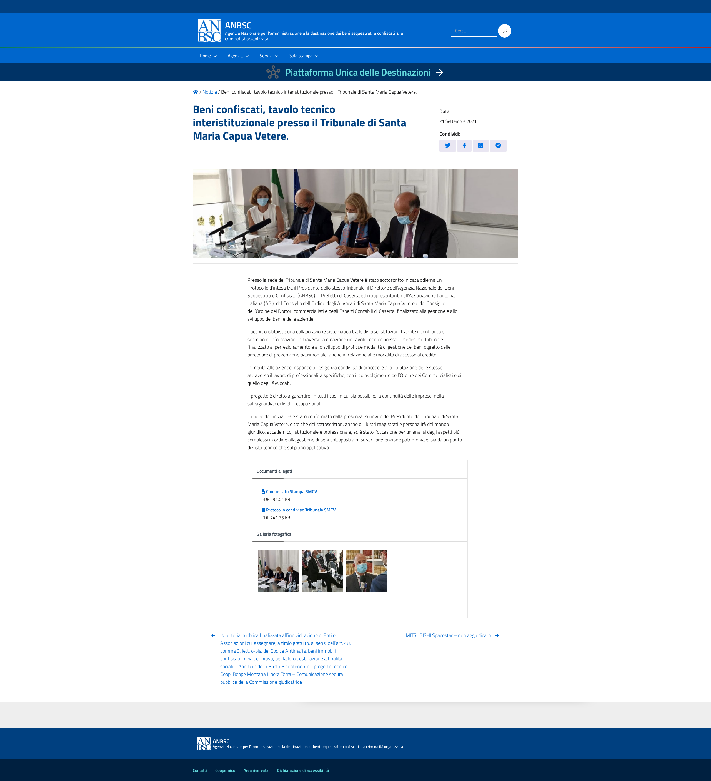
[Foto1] (279, 571)
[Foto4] (366, 571)
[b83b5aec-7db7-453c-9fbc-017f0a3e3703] (322, 571)
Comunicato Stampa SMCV (291, 491)
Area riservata (256, 770)
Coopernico (225, 770)
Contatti (200, 770)
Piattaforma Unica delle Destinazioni (358, 72)
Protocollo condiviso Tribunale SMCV (300, 509)
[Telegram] (498, 146)
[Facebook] (464, 146)
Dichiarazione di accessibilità (303, 770)
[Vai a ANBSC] (195, 92)
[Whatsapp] (481, 146)
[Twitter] (447, 146)
